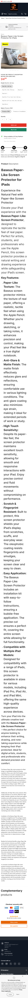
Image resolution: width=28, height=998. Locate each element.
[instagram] (14, 963)
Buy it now (14, 129)
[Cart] (25, 13)
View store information (9, 141)
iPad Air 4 (20, 90)
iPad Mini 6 (5, 104)
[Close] (22, 976)
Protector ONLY (6, 111)
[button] (4, 13)
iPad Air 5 (4, 93)
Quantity (3, 116)
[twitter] (10, 963)
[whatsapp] (19, 963)
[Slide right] (27, 26)
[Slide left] (1, 26)
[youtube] (6, 963)
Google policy (7, 991)
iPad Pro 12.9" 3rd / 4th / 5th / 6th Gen (12, 100)
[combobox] (16, 14)
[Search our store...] (22, 14)
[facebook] (2, 963)
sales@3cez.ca (7, 951)
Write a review (14, 922)
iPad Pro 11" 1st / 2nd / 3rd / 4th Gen (11, 97)
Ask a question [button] (14, 926)
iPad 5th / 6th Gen (7, 86)
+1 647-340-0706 (8, 955)
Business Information (7, 974)
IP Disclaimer (4, 970)
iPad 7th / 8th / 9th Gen (8, 90)
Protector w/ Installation (19, 111)
